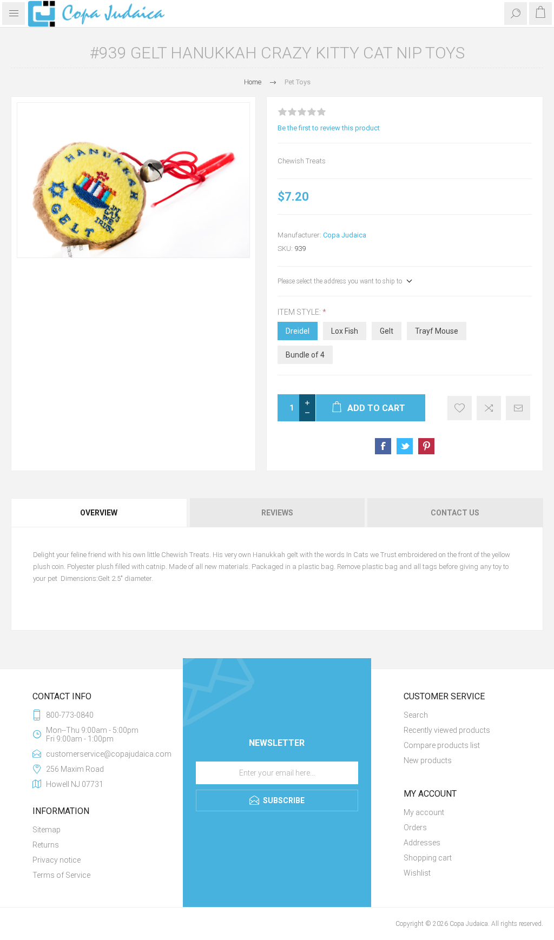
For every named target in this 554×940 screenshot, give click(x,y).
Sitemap (46, 829)
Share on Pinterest (426, 446)
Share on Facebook (383, 446)
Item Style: (300, 312)
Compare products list (442, 745)
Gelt (386, 331)
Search (416, 715)
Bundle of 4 (305, 354)
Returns (45, 844)
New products (428, 760)
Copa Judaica (344, 235)
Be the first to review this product (329, 128)
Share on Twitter (405, 446)
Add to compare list (489, 408)
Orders (415, 827)
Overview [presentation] (98, 512)
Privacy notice (56, 860)
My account (424, 812)
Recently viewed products (447, 730)
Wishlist (417, 873)
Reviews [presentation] (277, 512)
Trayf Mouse (436, 331)
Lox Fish (344, 331)
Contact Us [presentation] (455, 512)
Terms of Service (61, 875)
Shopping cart (428, 857)
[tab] (99, 512)
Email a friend (518, 408)
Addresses (422, 842)
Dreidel (297, 331)
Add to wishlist (459, 408)
